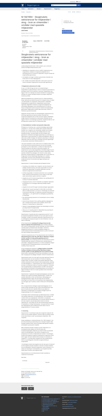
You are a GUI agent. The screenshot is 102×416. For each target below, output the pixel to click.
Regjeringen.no (33, 5)
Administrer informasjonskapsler (49, 403)
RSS (43, 411)
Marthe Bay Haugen (73, 400)
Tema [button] (23, 8)
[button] (28, 12)
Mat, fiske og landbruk (67, 30)
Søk (79, 5)
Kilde (74, 11)
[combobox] (63, 5)
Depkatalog (70, 404)
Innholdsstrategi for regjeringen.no (50, 400)
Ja (24, 388)
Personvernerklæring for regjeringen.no (51, 401)
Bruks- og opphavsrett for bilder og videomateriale (50, 406)
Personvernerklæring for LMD (68, 406)
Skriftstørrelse (72, 1)
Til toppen (38, 380)
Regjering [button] (57, 8)
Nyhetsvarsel (45, 409)
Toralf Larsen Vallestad (72, 402)
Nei (31, 388)
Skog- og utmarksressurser (68, 32)
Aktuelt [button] (39, 8)
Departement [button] (47, 8)
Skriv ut (79, 11)
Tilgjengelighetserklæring (48, 404)
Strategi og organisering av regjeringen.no (51, 398)
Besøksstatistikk (46, 408)
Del (70, 11)
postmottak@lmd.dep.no (30, 374)
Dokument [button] (30, 8)
